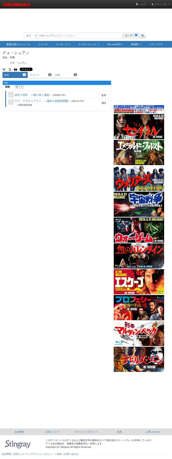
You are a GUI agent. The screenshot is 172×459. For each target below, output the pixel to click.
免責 (119, 431)
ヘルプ (142, 4)
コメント (40, 75)
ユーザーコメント (88, 44)
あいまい (129, 35)
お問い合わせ (153, 431)
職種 (7, 86)
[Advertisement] (85, 18)
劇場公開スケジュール (18, 44)
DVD (65, 75)
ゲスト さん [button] (161, 4)
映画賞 (135, 44)
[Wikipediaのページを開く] (4, 69)
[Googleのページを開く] (9, 69)
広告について (53, 431)
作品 (14, 75)
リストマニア (156, 44)
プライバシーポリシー (86, 431)
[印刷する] (15, 69)
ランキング (62, 44)
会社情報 (19, 431)
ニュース (43, 44)
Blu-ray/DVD (114, 44)
